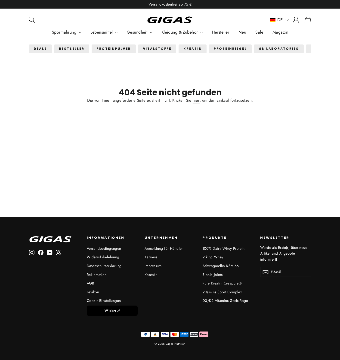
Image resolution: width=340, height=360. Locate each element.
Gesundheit (138, 32)
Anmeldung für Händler (164, 248)
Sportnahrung (65, 32)
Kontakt (151, 274)
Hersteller (220, 32)
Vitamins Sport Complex (222, 292)
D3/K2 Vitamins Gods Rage (225, 300)
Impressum (153, 265)
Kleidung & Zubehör (180, 32)
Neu (242, 32)
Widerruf (112, 310)
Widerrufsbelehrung (103, 257)
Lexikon (93, 292)
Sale (259, 32)
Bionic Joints (212, 274)
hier (196, 100)
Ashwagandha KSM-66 (220, 265)
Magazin (280, 32)
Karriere (151, 257)
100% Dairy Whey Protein (223, 248)
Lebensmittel (102, 32)
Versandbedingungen (104, 248)
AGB (90, 283)
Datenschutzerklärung (104, 265)
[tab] (40, 49)
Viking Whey (212, 257)
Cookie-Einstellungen (104, 300)
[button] (279, 19)
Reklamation (97, 274)
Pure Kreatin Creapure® (222, 283)
